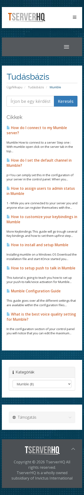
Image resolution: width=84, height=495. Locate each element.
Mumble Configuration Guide (35, 291)
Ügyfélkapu (14, 87)
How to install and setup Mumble (39, 244)
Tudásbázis (36, 87)
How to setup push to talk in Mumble (42, 268)
